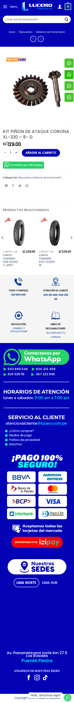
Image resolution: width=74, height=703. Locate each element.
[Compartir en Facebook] (13, 186)
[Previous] (3, 245)
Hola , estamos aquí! (46, 695)
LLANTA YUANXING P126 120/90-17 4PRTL (11, 260)
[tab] (26, 582)
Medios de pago (20, 435)
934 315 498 (46, 369)
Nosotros (15, 444)
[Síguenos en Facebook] (28, 678)
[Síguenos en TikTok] (45, 678)
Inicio (12, 32)
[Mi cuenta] (59, 6)
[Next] (71, 245)
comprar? (27, 431)
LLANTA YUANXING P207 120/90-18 (47, 260)
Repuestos (25, 32)
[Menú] (5, 6)
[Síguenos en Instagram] (37, 678)
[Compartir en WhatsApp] (6, 186)
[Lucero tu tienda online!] (37, 6)
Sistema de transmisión (50, 32)
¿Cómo (14, 431)
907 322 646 (45, 374)
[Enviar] (66, 19)
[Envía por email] (27, 186)
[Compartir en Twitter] (20, 186)
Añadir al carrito (41, 153)
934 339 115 (16, 374)
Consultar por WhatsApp (26, 165)
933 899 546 (18, 369)
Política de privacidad (24, 440)
